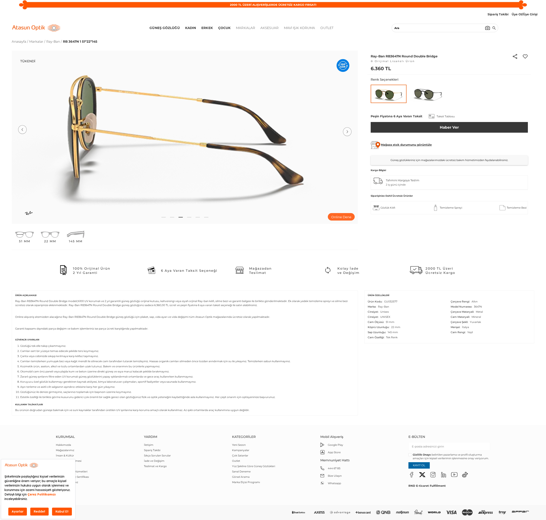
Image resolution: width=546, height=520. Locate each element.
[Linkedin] (443, 474)
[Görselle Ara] (487, 28)
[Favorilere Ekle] (525, 56)
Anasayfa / (20, 41)
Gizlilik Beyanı (64, 466)
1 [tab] (163, 217)
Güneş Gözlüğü (165, 28)
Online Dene (341, 217)
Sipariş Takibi (152, 450)
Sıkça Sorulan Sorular (157, 455)
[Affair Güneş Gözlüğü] (520, 512)
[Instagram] (433, 474)
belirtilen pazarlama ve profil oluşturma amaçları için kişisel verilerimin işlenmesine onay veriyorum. (451, 456)
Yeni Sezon (239, 444)
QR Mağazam (64, 487)
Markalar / (37, 41)
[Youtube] (454, 474)
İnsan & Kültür (65, 455)
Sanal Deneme (241, 471)
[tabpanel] (185, 137)
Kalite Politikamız (67, 482)
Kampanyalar (240, 450)
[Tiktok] (465, 474)
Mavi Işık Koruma (299, 28)
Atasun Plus (63, 492)
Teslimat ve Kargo (155, 466)
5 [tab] (198, 217)
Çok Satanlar (240, 455)
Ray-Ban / (54, 41)
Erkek (207, 28)
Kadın (190, 28)
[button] (406, 144)
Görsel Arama (241, 476)
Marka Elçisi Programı (246, 482)
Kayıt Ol (419, 465)
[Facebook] (411, 474)
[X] (422, 474)
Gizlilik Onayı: (422, 454)
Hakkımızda (63, 444)
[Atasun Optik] (36, 28)
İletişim (148, 444)
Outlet (326, 28)
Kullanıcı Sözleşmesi (68, 460)
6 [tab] (206, 217)
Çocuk (224, 28)
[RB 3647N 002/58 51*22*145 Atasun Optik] (428, 94)
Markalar (245, 28)
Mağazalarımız (65, 450)
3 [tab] (181, 217)
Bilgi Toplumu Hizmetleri (71, 471)
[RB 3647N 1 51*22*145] (388, 94)
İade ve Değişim (154, 460)
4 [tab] (189, 217)
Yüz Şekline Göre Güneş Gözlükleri (253, 466)
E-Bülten (416, 437)
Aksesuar (269, 28)
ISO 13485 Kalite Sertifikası (72, 476)
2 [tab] (172, 217)
